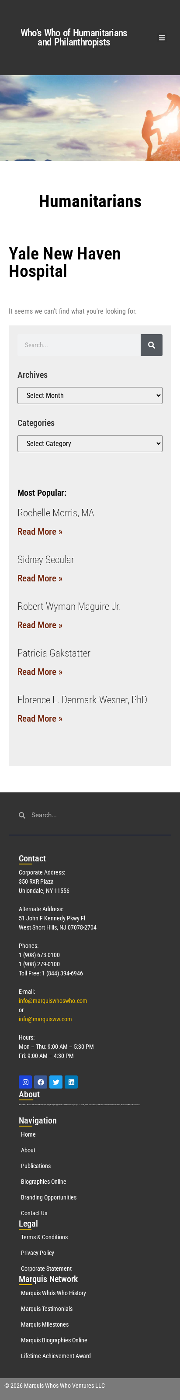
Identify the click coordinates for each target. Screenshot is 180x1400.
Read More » (39, 531)
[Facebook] (40, 1082)
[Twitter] (55, 1082)
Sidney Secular (45, 560)
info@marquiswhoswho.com (53, 1000)
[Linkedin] (71, 1082)
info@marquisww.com (45, 1019)
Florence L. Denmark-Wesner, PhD (82, 700)
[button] (162, 38)
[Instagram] (25, 1082)
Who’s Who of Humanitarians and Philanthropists (74, 37)
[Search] (152, 345)
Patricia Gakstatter (53, 653)
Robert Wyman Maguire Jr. (69, 606)
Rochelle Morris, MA (55, 513)
